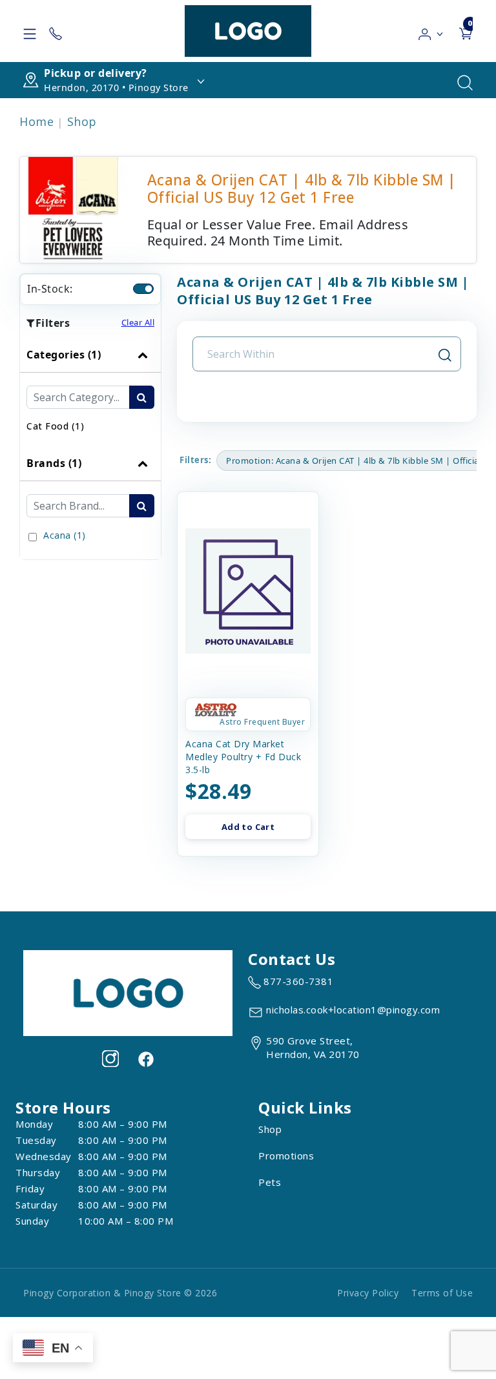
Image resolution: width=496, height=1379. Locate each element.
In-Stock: (50, 289)
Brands (53, 463)
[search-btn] (141, 397)
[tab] (90, 391)
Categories (63, 354)
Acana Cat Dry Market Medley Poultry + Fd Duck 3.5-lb (243, 757)
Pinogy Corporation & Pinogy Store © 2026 (120, 1293)
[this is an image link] (127, 992)
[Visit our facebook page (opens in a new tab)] (145, 1058)
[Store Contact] (55, 31)
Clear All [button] (138, 322)
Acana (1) (64, 535)
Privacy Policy (367, 1293)
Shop (82, 121)
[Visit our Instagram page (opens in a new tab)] (110, 1058)
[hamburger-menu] (29, 31)
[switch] (143, 289)
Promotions (286, 1155)
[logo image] (248, 31)
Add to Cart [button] (248, 827)
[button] (431, 31)
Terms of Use (442, 1293)
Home (36, 121)
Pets (269, 1182)
